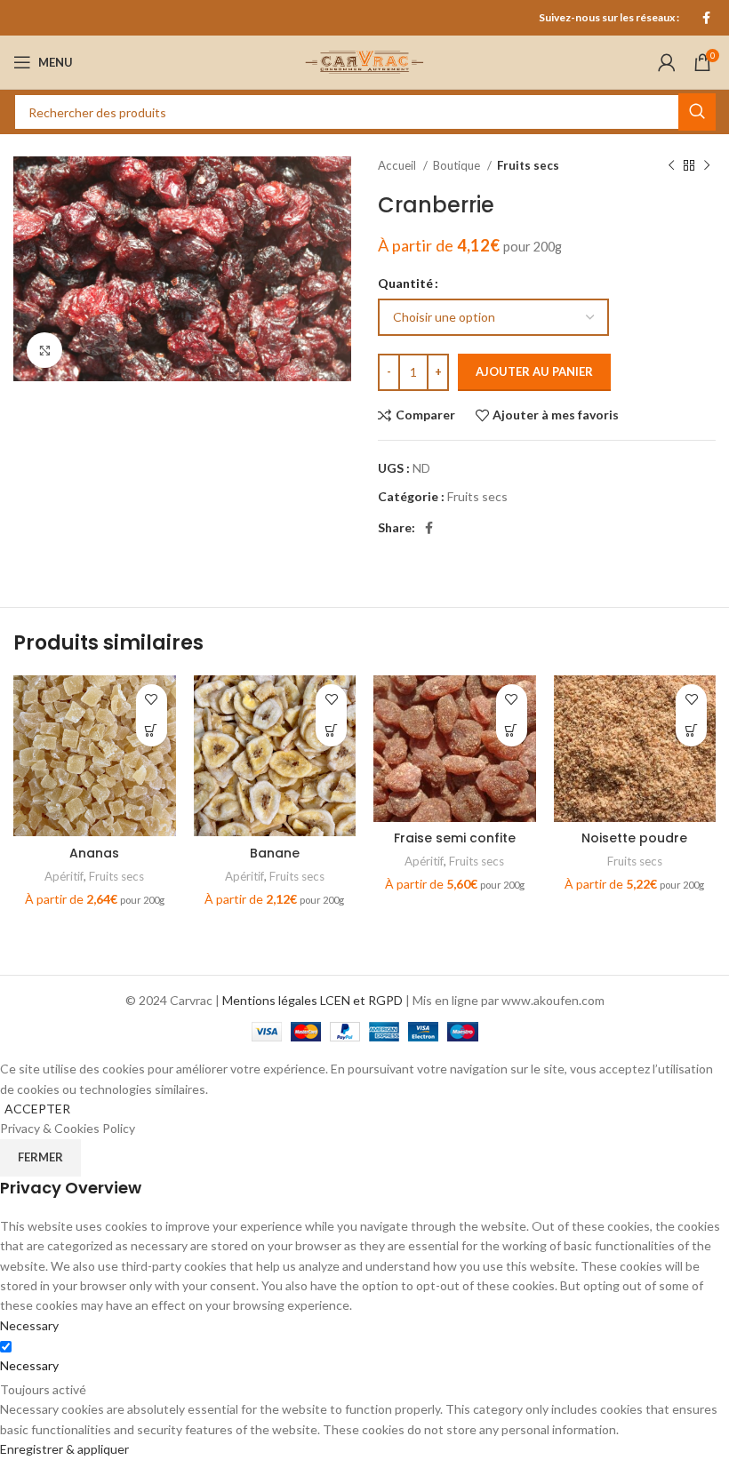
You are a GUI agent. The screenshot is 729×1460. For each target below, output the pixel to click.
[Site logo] (364, 60)
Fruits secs (528, 165)
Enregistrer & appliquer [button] (64, 1448)
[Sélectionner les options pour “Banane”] (331, 730)
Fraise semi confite (455, 838)
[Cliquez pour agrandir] (44, 350)
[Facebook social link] (706, 17)
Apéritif (64, 876)
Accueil (398, 165)
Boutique (458, 165)
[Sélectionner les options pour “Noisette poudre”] (691, 730)
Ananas (94, 853)
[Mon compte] (667, 62)
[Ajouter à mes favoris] (151, 699)
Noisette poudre (634, 838)
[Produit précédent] (671, 166)
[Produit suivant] (707, 166)
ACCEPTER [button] (37, 1108)
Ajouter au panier (534, 371)
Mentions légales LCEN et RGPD (312, 1000)
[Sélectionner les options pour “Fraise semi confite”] (511, 730)
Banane (275, 853)
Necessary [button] (29, 1325)
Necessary (29, 1365)
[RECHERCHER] (697, 112)
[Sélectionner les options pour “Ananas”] (151, 730)
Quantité (405, 283)
